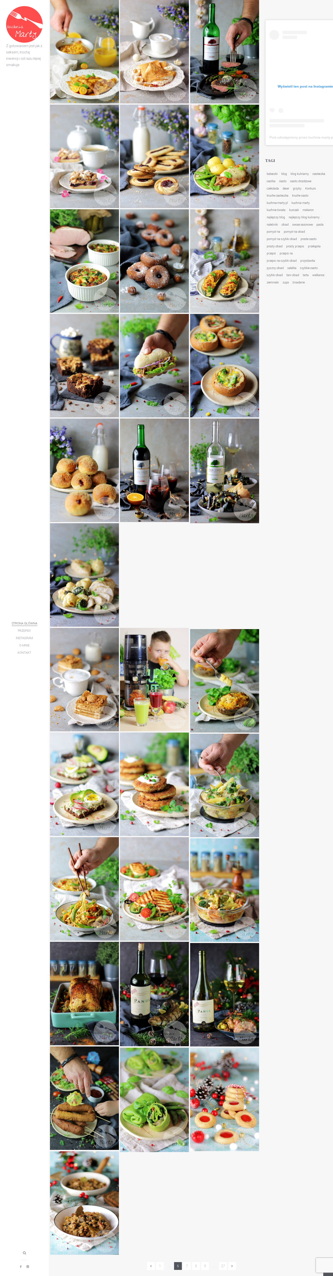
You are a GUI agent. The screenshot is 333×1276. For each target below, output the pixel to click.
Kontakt (24, 652)
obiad (285, 224)
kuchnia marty (301, 203)
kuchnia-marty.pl (277, 203)
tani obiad (292, 275)
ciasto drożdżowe (300, 181)
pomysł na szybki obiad (282, 239)
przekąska (314, 246)
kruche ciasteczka (277, 195)
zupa (286, 282)
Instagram (24, 638)
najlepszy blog (276, 217)
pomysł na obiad (294, 231)
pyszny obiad (275, 268)
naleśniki (272, 224)
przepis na (286, 253)
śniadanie (299, 282)
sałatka (291, 268)
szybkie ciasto (309, 268)
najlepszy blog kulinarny (304, 217)
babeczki (272, 174)
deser (286, 188)
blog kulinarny (300, 174)
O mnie (24, 645)
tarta (306, 275)
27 (223, 1266)
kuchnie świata (276, 210)
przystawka (307, 260)
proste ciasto (308, 239)
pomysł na (273, 231)
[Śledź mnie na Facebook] (21, 1267)
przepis (271, 253)
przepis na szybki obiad (282, 260)
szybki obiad (275, 275)
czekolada (273, 188)
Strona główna (24, 623)
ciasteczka (319, 174)
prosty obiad (275, 246)
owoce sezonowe (302, 224)
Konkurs (310, 188)
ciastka (271, 181)
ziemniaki (273, 282)
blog (284, 174)
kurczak (294, 210)
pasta (319, 224)
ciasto (282, 181)
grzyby (297, 188)
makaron (308, 210)
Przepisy (24, 631)
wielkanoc (318, 275)
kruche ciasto (300, 195)
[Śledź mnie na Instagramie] (28, 1267)
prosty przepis (295, 246)
